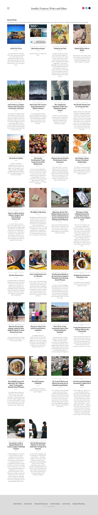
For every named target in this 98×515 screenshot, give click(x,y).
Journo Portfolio (51, 506)
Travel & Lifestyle (55, 504)
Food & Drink (28, 504)
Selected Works (17, 504)
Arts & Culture (66, 504)
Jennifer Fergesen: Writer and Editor (49, 8)
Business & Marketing (79, 504)
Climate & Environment (41, 504)
